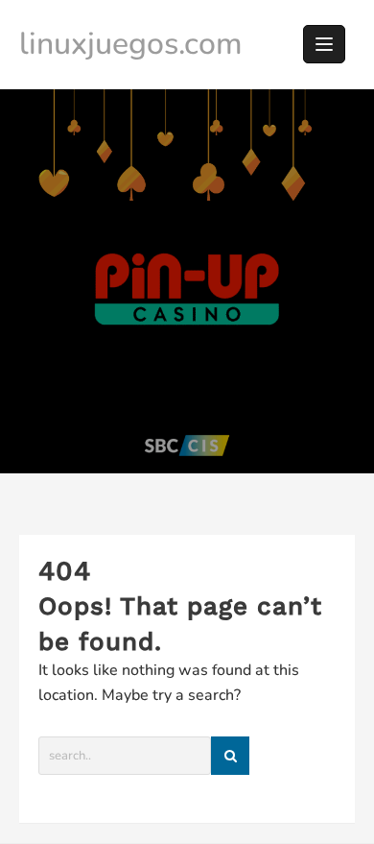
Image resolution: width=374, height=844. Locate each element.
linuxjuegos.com (131, 43)
